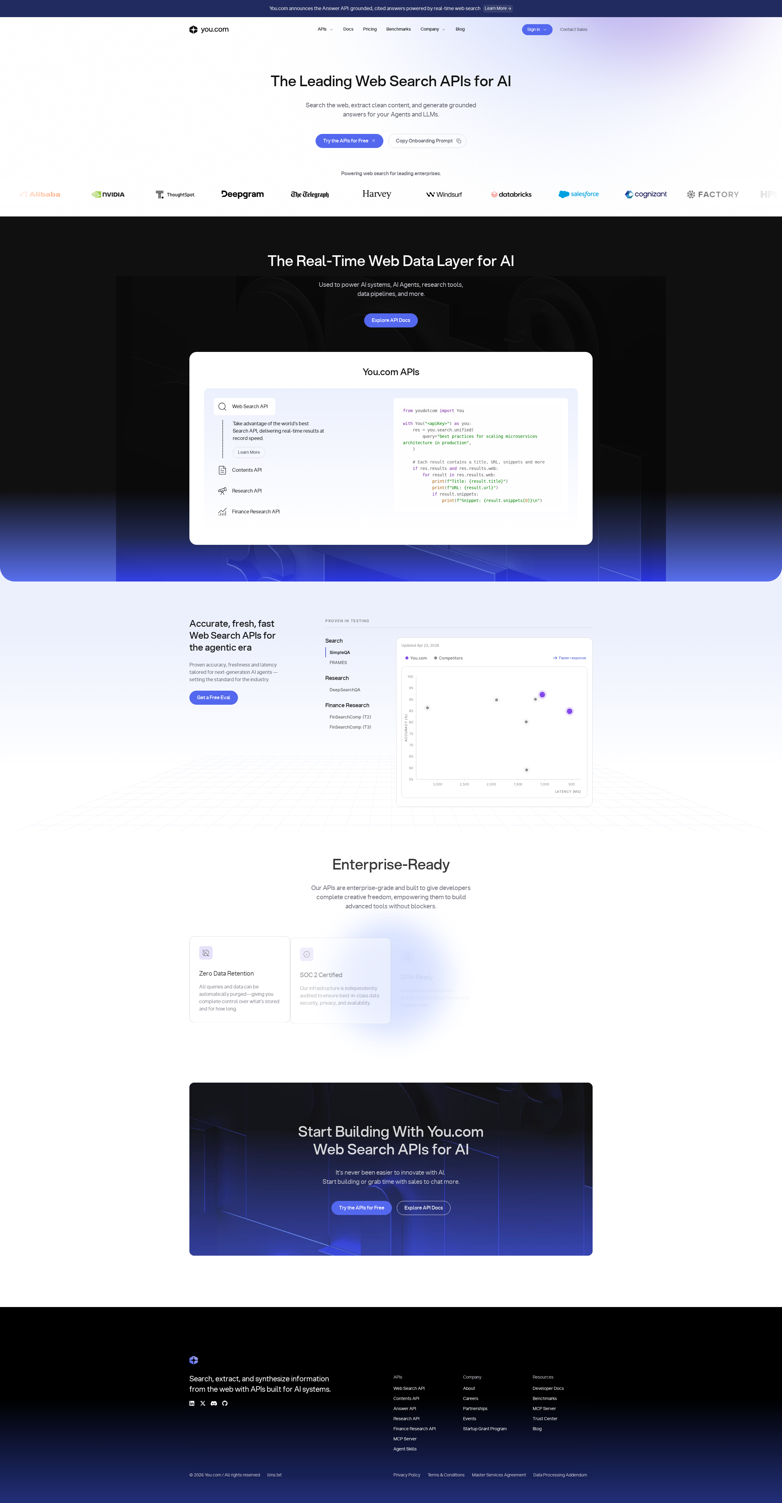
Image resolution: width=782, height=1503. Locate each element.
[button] (325, 30)
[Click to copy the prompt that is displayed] (427, 141)
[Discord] (213, 1403)
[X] (202, 1403)
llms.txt (274, 1475)
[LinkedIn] (192, 1403)
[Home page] (208, 30)
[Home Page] (193, 1360)
